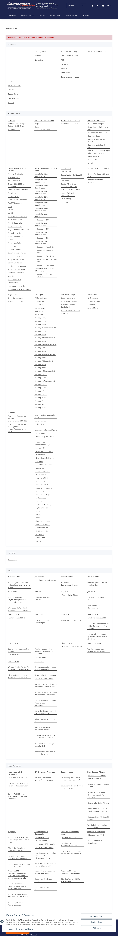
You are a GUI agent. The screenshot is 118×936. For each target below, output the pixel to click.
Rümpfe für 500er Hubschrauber (41, 233)
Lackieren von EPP (16, 655)
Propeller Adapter (42, 491)
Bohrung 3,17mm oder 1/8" (45, 338)
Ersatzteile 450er (43, 229)
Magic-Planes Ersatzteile (17, 216)
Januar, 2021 (92, 592)
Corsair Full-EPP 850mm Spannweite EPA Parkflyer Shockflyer (97, 636)
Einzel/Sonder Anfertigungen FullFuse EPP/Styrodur (98, 152)
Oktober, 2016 (66, 643)
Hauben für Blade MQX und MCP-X (98, 175)
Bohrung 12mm (41, 378)
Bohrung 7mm (40, 358)
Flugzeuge (38, 124)
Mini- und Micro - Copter (70, 190)
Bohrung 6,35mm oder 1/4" (45, 354)
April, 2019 (65, 614)
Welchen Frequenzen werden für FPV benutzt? (96, 650)
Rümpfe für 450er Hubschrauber (41, 224)
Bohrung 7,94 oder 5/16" (44, 361)
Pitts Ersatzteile (14, 246)
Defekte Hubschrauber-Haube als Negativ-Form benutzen (44, 651)
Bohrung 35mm (41, 404)
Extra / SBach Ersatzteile (17, 200)
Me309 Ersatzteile (15, 226)
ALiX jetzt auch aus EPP (97, 618)
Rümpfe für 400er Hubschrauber (41, 215)
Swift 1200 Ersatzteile (16, 273)
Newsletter (39, 60)
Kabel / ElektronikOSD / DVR (67, 194)
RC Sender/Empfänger (44, 504)
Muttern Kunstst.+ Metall (70, 310)
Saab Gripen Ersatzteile (17, 253)
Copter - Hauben (67, 772)
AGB (62, 60)
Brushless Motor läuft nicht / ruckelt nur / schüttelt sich (46, 685)
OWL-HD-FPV (66, 172)
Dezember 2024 (67, 577)
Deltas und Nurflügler (95, 124)
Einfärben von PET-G (17, 618)
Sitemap (64, 68)
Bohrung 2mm (40, 324)
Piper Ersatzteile (14, 243)
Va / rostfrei (39, 304)
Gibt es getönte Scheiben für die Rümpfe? (46, 720)
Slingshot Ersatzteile (16, 259)
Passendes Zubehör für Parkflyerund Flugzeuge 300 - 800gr (18, 418)
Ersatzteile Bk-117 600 (45, 256)
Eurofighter (12, 193)
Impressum (10, 929)
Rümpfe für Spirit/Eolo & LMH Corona (44, 269)
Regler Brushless (42, 508)
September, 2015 (94, 643)
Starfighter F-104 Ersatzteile (18, 266)
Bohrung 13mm (41, 384)
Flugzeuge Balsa (93, 136)
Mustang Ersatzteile (15, 236)
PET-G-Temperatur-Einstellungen (42, 621)
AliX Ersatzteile (13, 177)
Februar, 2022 (40, 592)
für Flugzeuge (92, 298)
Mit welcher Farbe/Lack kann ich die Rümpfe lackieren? (46, 693)
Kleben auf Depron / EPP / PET (71, 621)
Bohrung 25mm (41, 397)
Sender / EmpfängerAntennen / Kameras (69, 185)
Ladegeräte (39, 468)
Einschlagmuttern (68, 298)
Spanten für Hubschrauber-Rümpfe (19, 650)
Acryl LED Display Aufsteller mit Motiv (45, 416)
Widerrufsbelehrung (69, 51)
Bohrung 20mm (41, 394)
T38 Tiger (11, 276)
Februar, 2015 (13, 661)
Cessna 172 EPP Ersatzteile (18, 190)
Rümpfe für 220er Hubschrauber (41, 198)
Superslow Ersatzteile (16, 269)
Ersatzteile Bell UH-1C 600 (45, 251)
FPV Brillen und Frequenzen (45, 772)
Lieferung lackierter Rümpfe (45, 675)
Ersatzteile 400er (43, 220)
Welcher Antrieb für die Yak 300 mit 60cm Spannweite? (18, 668)
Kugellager (12, 832)
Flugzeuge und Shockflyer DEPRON (97, 140)
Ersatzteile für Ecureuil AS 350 (46, 275)
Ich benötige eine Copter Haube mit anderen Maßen (18, 676)
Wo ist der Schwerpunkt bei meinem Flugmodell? (45, 712)
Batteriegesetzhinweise (70, 77)
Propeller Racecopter (43, 494)
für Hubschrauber (94, 301)
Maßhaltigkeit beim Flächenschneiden (94, 606)
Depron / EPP (40, 448)
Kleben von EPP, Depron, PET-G (96, 598)
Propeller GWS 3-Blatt (43, 484)
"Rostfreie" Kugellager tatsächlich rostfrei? (43, 728)
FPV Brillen (65, 181)
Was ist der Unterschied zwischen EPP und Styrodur (18, 609)
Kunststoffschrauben (69, 301)
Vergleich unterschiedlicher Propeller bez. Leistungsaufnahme (45, 702)
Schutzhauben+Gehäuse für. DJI (72, 176)
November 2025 (14, 577)
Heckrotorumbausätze (44, 451)
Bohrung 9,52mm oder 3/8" (45, 371)
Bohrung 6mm (40, 351)
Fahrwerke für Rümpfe (70, 595)
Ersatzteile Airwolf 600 (46, 247)
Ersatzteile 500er (43, 238)
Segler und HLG (93, 156)
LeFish (10, 210)
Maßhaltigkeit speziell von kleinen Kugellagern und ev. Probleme (19, 584)
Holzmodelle (40, 455)
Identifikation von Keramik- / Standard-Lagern (45, 753)
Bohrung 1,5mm (41, 321)
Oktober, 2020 (13, 614)
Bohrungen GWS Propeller (72, 646)
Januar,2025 (39, 577)
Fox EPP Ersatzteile (15, 203)
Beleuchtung (66, 199)
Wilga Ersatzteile (14, 279)
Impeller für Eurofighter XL (45, 580)
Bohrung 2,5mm (41, 331)
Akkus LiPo (39, 424)
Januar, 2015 (39, 661)
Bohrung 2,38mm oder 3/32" (45, 328)
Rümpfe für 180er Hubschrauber (41, 192)
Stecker (38, 518)
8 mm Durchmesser (15, 298)
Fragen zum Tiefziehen (96, 832)
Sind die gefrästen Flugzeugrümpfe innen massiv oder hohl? (17, 599)
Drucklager (39, 314)
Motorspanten (40, 475)
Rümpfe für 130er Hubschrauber (41, 181)
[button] (92, 6)
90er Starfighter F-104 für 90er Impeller (97, 583)
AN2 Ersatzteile (14, 181)
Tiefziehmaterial (41, 531)
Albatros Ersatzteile (15, 174)
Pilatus (10, 239)
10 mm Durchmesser (16, 301)
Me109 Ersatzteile (15, 223)
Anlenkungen (40, 421)
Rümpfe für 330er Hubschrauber (41, 209)
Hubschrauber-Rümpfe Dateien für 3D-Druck (17, 125)
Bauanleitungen (27, 15)
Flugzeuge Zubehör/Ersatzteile (42, 128)
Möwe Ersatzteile (14, 233)
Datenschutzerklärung (24, 929)
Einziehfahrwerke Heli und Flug (97, 128)
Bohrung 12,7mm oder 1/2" (45, 381)
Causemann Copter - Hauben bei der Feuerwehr (46, 668)
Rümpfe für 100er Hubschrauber (41, 175)
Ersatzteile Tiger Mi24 (45, 265)
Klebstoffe (39, 461)
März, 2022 (12, 592)
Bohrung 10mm (41, 374)
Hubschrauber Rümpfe (96, 772)
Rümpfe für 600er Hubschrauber (41, 242)
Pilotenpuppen (13, 129)
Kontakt (86, 15)
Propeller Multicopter (43, 488)
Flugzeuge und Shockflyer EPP (97, 146)
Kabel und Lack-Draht (43, 465)
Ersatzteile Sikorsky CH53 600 (47, 260)
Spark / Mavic (92, 308)
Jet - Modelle (92, 160)
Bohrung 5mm (40, 348)
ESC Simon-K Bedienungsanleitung (69, 583)
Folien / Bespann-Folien (44, 436)
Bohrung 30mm (41, 401)
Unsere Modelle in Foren (96, 51)
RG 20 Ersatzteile (14, 249)
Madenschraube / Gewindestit (68, 305)
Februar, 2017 (13, 643)
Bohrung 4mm (40, 341)
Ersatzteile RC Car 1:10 (69, 124)
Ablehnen (97, 928)
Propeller (64, 202)
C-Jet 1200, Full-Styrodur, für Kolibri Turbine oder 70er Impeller (98, 625)
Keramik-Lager (40, 301)
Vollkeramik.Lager (41, 298)
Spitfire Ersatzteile (15, 263)
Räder (37, 511)
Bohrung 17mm (41, 391)
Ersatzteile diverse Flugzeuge (19, 289)
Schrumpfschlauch (42, 524)
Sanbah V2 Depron (15, 256)
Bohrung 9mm (40, 368)
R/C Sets (38, 501)
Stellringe (64, 313)
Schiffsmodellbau (42, 528)
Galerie (42, 15)
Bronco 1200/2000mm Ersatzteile (16, 185)
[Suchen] (83, 5)
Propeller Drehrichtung (44, 678)
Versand (38, 56)
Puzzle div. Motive (42, 478)
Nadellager (39, 311)
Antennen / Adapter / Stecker (46, 430)
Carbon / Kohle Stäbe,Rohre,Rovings (42, 443)
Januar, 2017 (39, 643)
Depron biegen (41, 657)
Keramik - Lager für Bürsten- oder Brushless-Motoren (46, 736)
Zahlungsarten (40, 51)
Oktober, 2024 (93, 577)
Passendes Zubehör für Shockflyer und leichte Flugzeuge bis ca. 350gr (17, 427)
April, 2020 (39, 614)
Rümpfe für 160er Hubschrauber (41, 186)
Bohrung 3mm (40, 334)
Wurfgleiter (91, 163)
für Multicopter (93, 304)
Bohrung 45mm (41, 407)
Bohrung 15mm (41, 388)
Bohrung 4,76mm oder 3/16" (45, 344)
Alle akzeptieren (96, 916)
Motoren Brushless (42, 471)
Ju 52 (10, 206)
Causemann (12, 560)
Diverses (38, 541)
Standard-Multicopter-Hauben (96, 181)
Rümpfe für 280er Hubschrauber (41, 204)
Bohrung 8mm (40, 364)
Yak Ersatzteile (13, 283)
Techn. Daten (55, 15)
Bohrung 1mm (40, 318)
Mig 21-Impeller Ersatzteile (18, 229)
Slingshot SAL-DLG (42, 521)
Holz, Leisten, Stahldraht (44, 458)
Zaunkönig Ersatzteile (16, 286)
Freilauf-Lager (40, 308)
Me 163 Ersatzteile (15, 220)
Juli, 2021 (64, 592)
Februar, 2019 (92, 614)
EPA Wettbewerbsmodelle (97, 133)
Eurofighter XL (13, 196)
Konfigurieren (96, 922)
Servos (38, 514)
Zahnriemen (40, 538)
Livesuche (65, 64)
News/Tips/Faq (71, 15)
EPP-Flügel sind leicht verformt (43, 598)
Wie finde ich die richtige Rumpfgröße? (44, 744)
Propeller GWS (41, 481)
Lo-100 (10, 213)
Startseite (12, 15)
